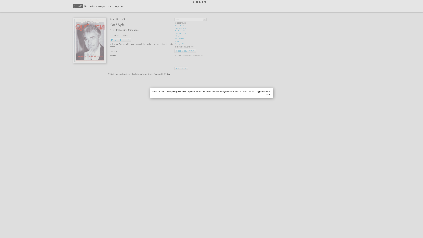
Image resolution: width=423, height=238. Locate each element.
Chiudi (268, 95)
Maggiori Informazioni (263, 91)
